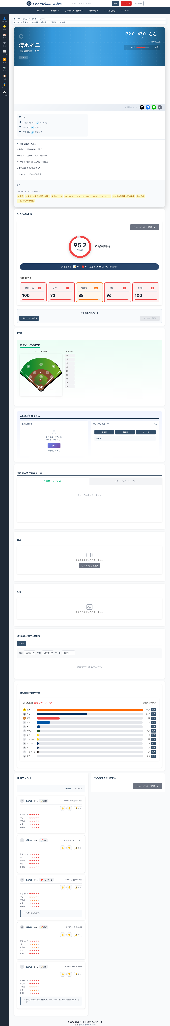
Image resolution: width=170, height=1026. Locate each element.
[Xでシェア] (142, 107)
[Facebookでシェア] (148, 107)
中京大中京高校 (29, 123)
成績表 (21, 643)
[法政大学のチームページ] (32, 127)
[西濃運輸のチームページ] (32, 132)
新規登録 (138, 3)
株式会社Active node (87, 1025)
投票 (153, 710)
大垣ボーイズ (57, 196)
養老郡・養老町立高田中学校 (37, 196)
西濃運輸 (53, 22)
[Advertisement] (89, 85)
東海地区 (34, 22)
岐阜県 (43, 22)
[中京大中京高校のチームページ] (37, 123)
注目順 (125, 432)
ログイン (126, 3)
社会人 (25, 19)
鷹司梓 (98, 439)
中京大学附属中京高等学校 (123, 196)
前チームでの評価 (30, 318)
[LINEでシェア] (154, 107)
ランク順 (145, 432)
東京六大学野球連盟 (26, 201)
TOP (18, 19)
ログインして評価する (146, 227)
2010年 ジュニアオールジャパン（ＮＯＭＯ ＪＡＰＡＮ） (87, 196)
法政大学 (26, 127)
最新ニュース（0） (54, 481)
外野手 (33, 19)
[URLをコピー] (160, 107)
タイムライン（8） (127, 481)
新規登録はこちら (54, 451)
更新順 (104, 432)
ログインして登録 (91, 566)
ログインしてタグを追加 (30, 192)
